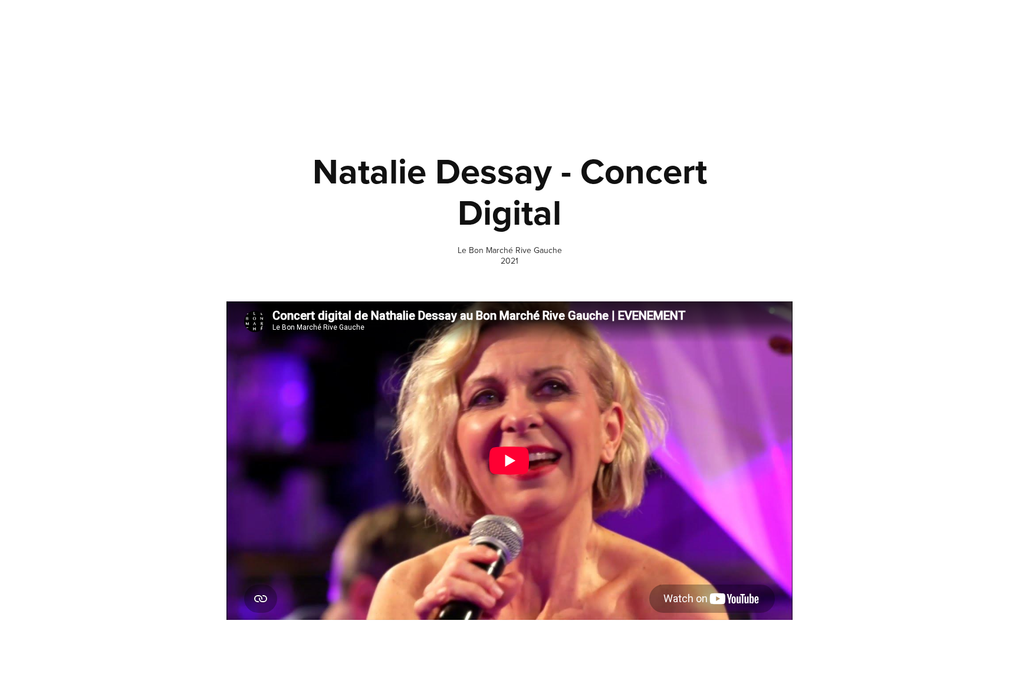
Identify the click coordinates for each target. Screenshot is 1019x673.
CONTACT (894, 46)
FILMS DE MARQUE (828, 46)
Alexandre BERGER (146, 35)
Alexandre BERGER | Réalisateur (502, 632)
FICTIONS (762, 46)
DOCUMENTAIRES (698, 46)
